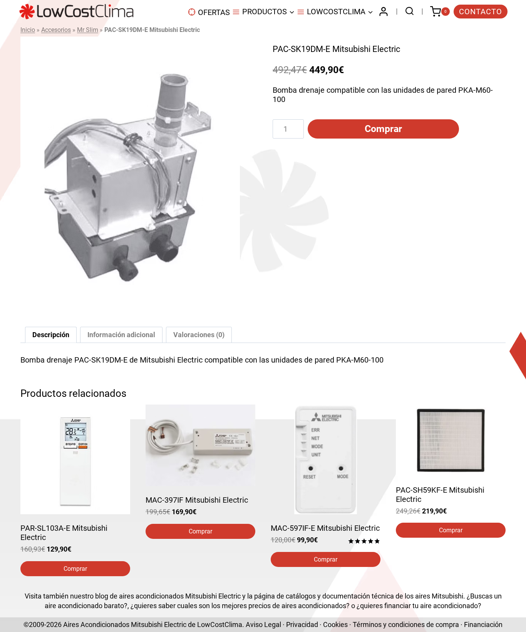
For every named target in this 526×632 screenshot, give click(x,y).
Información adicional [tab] (121, 335)
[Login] (383, 12)
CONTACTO (480, 11)
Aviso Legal (263, 624)
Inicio (27, 29)
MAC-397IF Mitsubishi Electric (197, 500)
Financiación (483, 624)
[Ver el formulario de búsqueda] (407, 12)
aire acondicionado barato (84, 606)
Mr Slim (87, 29)
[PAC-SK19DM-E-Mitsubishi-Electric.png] (130, 174)
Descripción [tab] (50, 335)
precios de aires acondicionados (297, 606)
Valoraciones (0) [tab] (198, 335)
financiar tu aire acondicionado (431, 606)
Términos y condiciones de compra (406, 624)
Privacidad (302, 624)
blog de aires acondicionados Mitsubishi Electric (168, 596)
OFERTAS (214, 12)
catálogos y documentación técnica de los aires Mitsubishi (374, 596)
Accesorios (56, 29)
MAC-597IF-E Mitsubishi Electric (325, 528)
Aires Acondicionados (96, 624)
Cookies (335, 624)
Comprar (383, 128)
